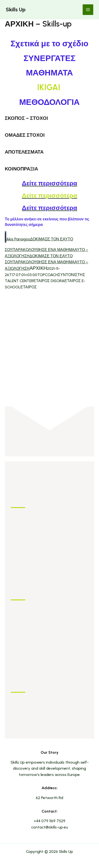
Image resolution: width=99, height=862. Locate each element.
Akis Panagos (18, 239)
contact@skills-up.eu (49, 827)
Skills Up (15, 9)
